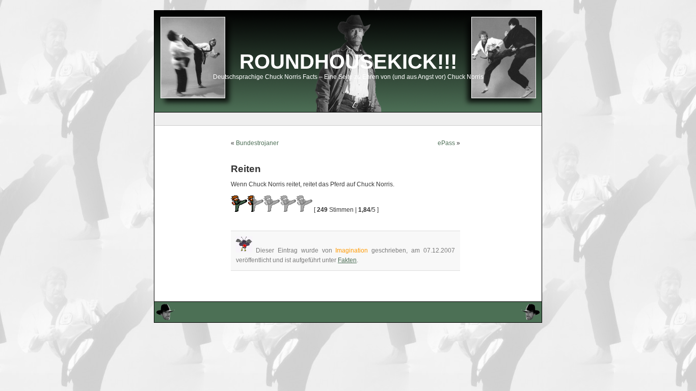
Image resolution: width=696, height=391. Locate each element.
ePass (446, 143)
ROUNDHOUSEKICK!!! (348, 61)
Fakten (347, 260)
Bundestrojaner (257, 143)
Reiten (246, 168)
